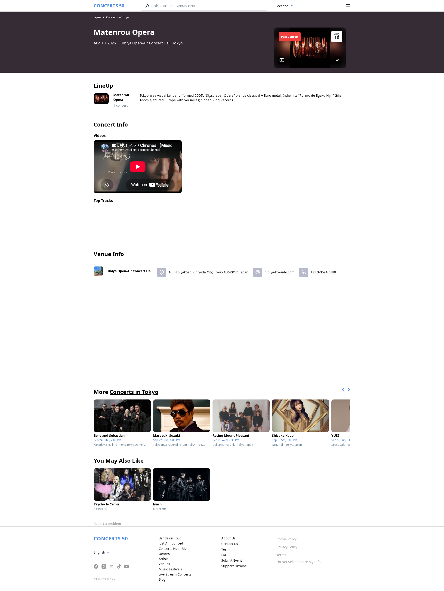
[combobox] (284, 6)
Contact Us (229, 543)
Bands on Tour (170, 538)
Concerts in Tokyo (117, 17)
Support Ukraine (234, 566)
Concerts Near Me (173, 548)
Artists (164, 559)
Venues (164, 564)
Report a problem (107, 523)
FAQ (224, 555)
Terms (281, 555)
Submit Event (231, 560)
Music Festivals (170, 569)
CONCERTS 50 (109, 6)
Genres (164, 553)
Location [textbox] (282, 6)
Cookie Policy (286, 539)
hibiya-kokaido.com (279, 272)
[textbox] (102, 552)
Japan (97, 17)
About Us (228, 538)
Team (225, 549)
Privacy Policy (287, 547)
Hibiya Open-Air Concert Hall (129, 271)
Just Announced (171, 543)
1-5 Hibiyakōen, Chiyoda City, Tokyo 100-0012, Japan (208, 272)
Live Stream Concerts (175, 574)
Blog (162, 579)
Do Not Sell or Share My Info (299, 562)
